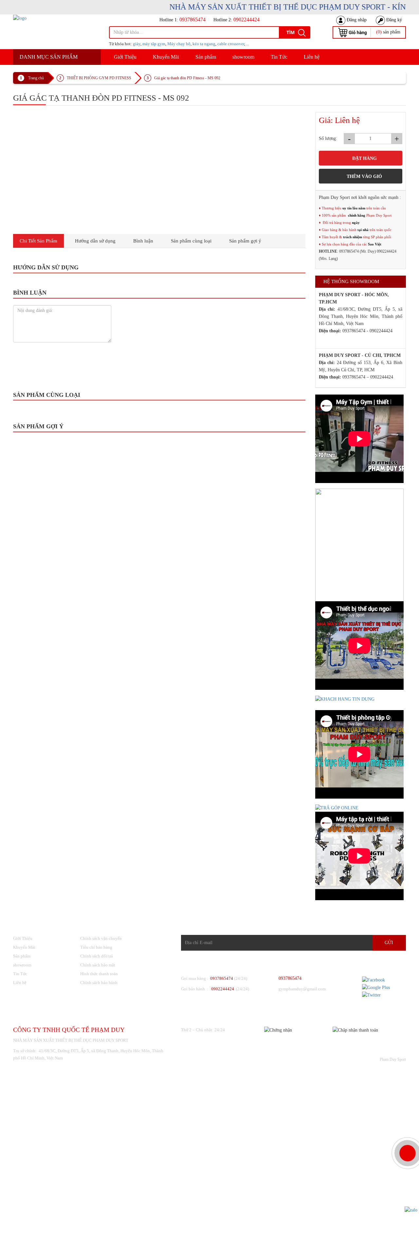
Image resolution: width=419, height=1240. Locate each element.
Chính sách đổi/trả (96, 956)
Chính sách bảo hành (99, 982)
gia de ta (109, 338)
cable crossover (230, 43)
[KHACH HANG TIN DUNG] (344, 698)
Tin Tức (279, 57)
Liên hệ (311, 57)
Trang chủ (36, 78)
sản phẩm (388, 31)
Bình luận (143, 240)
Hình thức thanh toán (99, 973)
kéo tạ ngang (203, 43)
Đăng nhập (356, 19)
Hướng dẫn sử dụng (95, 240)
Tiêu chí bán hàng (96, 947)
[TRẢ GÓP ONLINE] (336, 807)
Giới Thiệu (125, 57)
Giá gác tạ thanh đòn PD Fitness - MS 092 (187, 78)
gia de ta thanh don (35, 338)
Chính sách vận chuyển (101, 938)
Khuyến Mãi (166, 57)
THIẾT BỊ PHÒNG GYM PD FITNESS (99, 78)
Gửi (389, 942)
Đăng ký (393, 19)
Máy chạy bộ (179, 43)
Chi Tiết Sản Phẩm (38, 240)
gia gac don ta (86, 338)
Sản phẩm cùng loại (191, 240)
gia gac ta (62, 338)
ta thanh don (132, 338)
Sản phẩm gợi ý (245, 240)
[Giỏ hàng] (352, 31)
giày (136, 43)
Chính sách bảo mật (97, 964)
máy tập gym (153, 43)
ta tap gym (156, 338)
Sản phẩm (205, 57)
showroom (243, 57)
